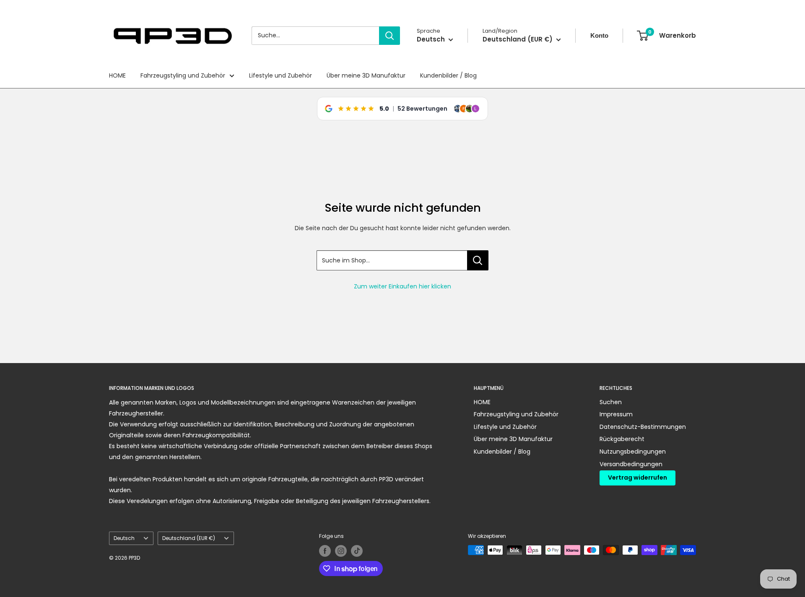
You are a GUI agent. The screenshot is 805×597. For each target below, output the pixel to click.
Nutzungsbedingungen (633, 451)
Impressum (616, 414)
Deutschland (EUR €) (188, 538)
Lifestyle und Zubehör (280, 75)
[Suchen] (389, 35)
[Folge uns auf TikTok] (357, 551)
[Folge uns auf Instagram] (341, 551)
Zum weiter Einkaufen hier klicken (402, 286)
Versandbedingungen (631, 464)
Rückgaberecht (622, 439)
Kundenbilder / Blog (448, 75)
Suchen (611, 402)
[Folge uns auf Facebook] (325, 551)
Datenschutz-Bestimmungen (643, 427)
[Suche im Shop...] (477, 260)
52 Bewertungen (422, 108)
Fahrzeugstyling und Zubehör (182, 75)
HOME (117, 75)
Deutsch (124, 538)
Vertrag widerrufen (637, 477)
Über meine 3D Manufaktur (366, 75)
